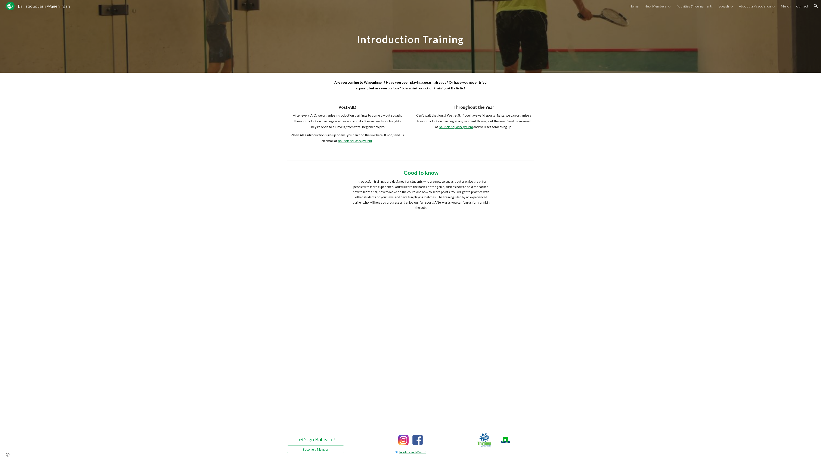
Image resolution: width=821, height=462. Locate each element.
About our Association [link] (755, 6)
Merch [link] (786, 6)
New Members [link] (655, 6)
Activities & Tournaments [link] (695, 6)
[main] (410, 36)
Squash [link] (723, 6)
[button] (816, 6)
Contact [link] (802, 6)
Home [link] (634, 6)
